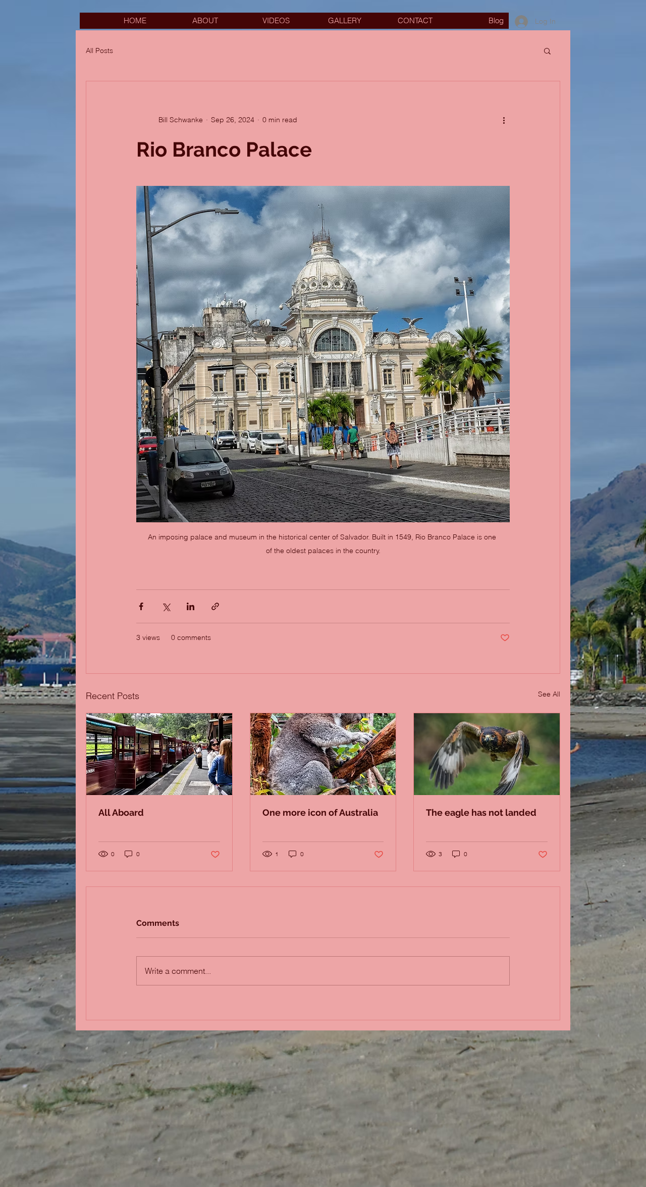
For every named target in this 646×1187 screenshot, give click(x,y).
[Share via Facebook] (141, 606)
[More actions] (504, 120)
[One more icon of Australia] (323, 754)
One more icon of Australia (320, 812)
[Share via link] (215, 606)
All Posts (99, 50)
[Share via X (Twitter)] (166, 606)
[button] (547, 50)
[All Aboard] (159, 754)
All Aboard (121, 812)
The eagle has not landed (481, 812)
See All (549, 694)
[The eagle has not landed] (487, 754)
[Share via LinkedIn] (190, 606)
